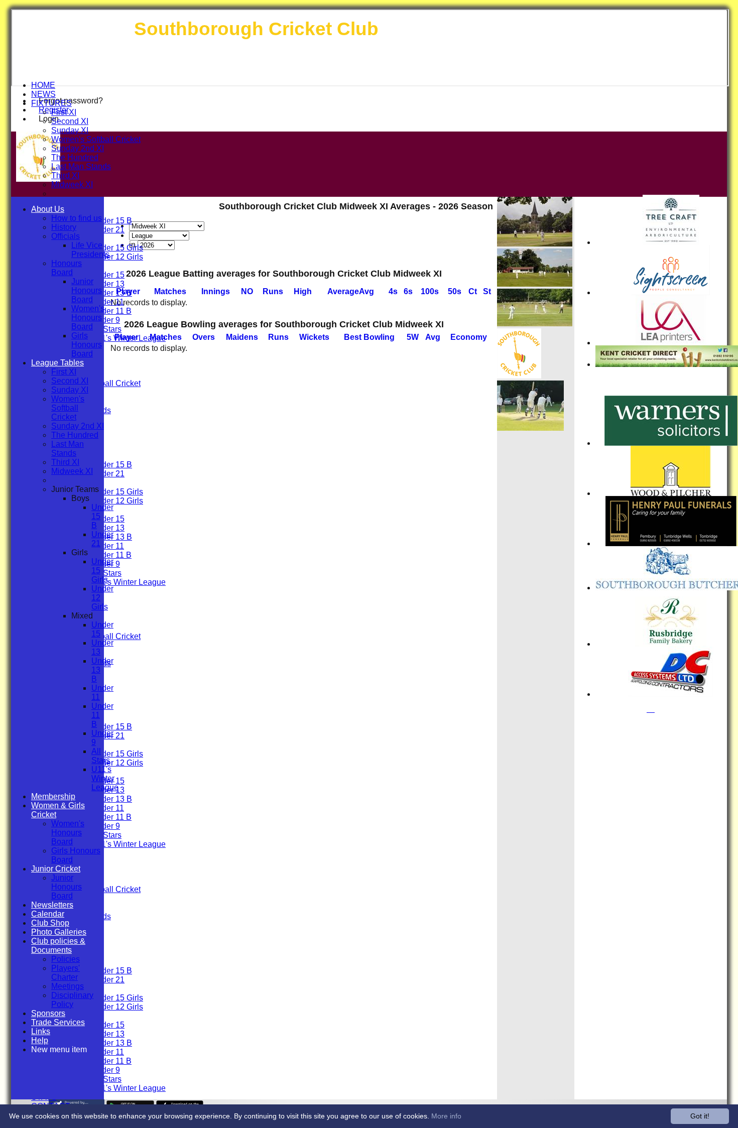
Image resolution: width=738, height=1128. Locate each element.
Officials (65, 236)
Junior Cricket (55, 868)
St (487, 291)
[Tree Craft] (671, 242)
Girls (79, 552)
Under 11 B (111, 311)
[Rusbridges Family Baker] (670, 644)
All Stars (106, 329)
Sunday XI (69, 130)
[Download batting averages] (492, 283)
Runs (273, 291)
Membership (53, 796)
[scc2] (534, 284)
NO (247, 291)
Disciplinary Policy (72, 1000)
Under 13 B (111, 293)
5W (413, 337)
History (63, 227)
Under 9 (105, 320)
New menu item (59, 1049)
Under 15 (108, 275)
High (303, 291)
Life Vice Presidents (90, 250)
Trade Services (58, 1022)
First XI (63, 112)
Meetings (67, 986)
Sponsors (48, 1013)
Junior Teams (75, 489)
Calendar (47, 914)
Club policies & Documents (58, 945)
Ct (472, 291)
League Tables (57, 362)
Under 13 (108, 284)
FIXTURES (51, 103)
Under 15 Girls (117, 247)
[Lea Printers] (671, 342)
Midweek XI (72, 184)
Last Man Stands (81, 166)
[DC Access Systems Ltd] (670, 694)
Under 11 (107, 302)
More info (446, 1116)
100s (430, 291)
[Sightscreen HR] (671, 292)
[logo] (519, 375)
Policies (65, 959)
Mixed (82, 615)
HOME (43, 85)
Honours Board (66, 268)
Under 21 (108, 229)
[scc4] (530, 428)
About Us (47, 209)
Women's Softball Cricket (96, 139)
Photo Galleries (58, 932)
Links (40, 1031)
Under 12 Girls (117, 257)
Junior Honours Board (86, 290)
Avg (432, 337)
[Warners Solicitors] (670, 443)
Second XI (69, 121)
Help (39, 1040)
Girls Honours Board (86, 344)
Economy (468, 337)
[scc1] (534, 243)
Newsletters (52, 905)
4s (393, 291)
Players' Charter (65, 972)
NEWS (43, 94)
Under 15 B (111, 220)
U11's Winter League (128, 338)
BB (369, 337)
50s (454, 291)
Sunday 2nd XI (77, 148)
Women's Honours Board (87, 317)
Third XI (65, 175)
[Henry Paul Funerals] (670, 543)
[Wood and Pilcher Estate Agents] (671, 493)
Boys (80, 498)
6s (408, 291)
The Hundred (74, 157)
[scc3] (534, 323)
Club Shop (50, 923)
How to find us (76, 218)
